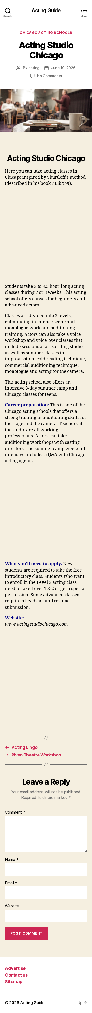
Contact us (16, 975)
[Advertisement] (46, 237)
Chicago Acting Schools (46, 33)
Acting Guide (46, 10)
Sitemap (14, 981)
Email (11, 883)
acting (33, 67)
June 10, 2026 (63, 67)
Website (12, 906)
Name (11, 859)
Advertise (15, 968)
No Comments (49, 75)
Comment (15, 812)
